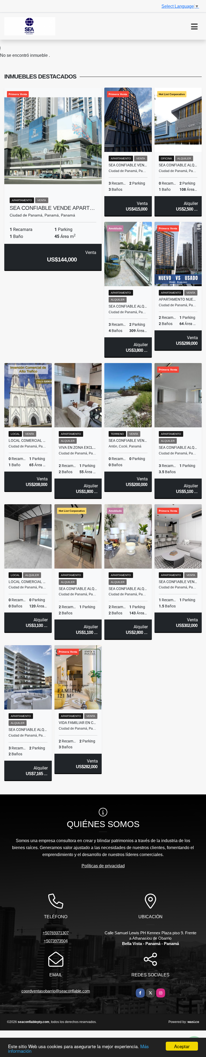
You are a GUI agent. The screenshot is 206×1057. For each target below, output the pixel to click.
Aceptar (182, 1046)
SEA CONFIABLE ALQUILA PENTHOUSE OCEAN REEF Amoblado (28, 729)
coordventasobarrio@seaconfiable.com (55, 991)
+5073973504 (56, 941)
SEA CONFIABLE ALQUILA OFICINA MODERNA (178, 165)
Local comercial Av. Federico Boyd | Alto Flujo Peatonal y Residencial (28, 440)
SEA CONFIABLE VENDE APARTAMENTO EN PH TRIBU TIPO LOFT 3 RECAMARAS (128, 165)
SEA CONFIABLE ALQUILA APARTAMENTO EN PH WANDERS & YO (128, 589)
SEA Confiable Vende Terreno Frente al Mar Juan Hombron (128, 440)
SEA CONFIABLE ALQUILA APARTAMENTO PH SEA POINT (178, 447)
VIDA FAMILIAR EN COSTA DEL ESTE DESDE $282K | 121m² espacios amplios (78, 722)
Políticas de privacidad (103, 866)
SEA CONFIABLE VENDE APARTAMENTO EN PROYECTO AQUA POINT (178, 582)
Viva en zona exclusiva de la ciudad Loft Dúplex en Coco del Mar (78, 447)
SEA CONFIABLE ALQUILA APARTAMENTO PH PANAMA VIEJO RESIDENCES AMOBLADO (78, 589)
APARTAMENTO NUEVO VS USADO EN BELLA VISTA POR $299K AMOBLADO (178, 299)
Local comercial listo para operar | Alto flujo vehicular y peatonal (28, 582)
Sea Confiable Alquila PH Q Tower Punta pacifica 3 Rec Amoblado (128, 306)
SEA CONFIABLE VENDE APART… (52, 208)
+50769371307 (56, 933)
